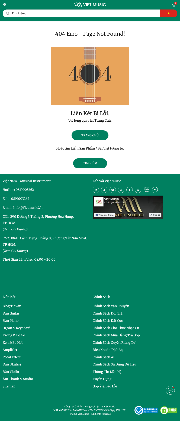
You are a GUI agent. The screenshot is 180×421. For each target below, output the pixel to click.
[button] (170, 390)
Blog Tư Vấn (12, 306)
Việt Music (83, 414)
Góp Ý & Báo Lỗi (105, 386)
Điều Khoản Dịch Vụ (108, 350)
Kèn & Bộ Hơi (13, 343)
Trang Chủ (90, 135)
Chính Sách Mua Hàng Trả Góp (116, 335)
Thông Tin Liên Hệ (107, 372)
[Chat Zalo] (146, 190)
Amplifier (10, 350)
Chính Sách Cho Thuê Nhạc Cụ (116, 328)
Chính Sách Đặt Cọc (108, 321)
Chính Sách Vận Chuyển (111, 306)
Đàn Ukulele (12, 364)
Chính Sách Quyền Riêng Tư (114, 343)
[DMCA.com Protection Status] (168, 410)
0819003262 (25, 190)
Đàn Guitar (11, 313)
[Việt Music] (90, 4)
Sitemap (9, 386)
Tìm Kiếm (90, 163)
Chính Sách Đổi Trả (108, 313)
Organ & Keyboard (16, 328)
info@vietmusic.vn (28, 208)
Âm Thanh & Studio (18, 379)
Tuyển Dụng (102, 379)
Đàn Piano (11, 321)
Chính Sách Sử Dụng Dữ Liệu (114, 364)
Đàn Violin (11, 372)
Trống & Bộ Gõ (14, 335)
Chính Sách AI (103, 357)
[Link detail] (96, 190)
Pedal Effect (12, 357)
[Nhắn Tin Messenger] (155, 190)
